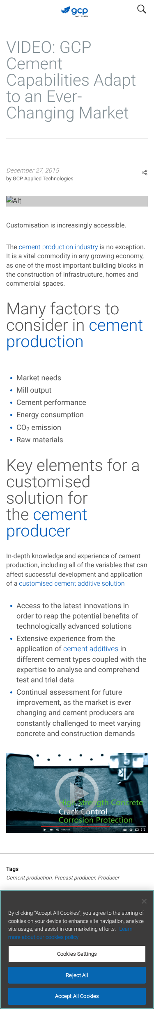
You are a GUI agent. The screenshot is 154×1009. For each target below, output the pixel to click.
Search (141, 7)
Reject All (77, 975)
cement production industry (58, 247)
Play (77, 201)
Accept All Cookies (77, 996)
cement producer (46, 523)
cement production (74, 333)
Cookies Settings (77, 954)
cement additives (90, 649)
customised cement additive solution (71, 583)
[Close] (144, 901)
